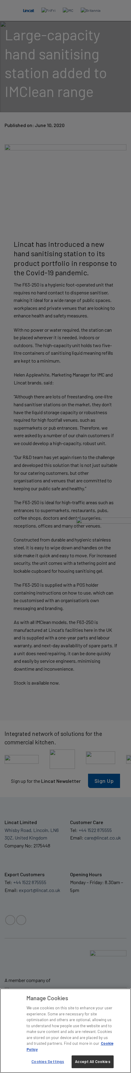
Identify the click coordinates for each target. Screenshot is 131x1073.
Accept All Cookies (92, 1061)
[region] (65, 1030)
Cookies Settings (47, 1061)
